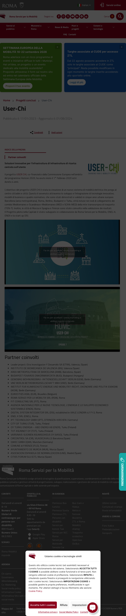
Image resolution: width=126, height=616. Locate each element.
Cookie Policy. (36, 591)
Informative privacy (48, 612)
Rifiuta (63, 605)
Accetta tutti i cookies (42, 605)
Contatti (84, 612)
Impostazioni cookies (84, 605)
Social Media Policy (69, 612)
